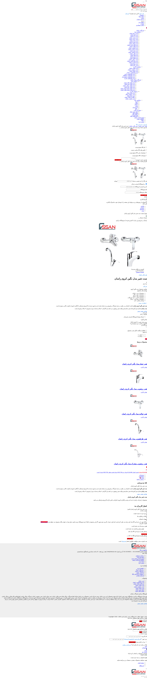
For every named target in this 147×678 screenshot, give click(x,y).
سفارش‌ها (141, 16)
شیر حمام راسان (139, 588)
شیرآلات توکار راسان (138, 584)
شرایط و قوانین (140, 575)
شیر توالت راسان (139, 585)
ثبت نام (127, 13)
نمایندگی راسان (140, 572)
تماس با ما (141, 563)
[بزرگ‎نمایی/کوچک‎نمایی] (146, 676)
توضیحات (141, 475)
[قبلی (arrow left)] (146, 677)
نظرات (142, 23)
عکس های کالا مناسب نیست (138, 150)
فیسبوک (142, 209)
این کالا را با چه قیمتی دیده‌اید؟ (139, 181)
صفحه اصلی (141, 663)
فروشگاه (141, 665)
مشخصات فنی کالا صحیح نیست (137, 153)
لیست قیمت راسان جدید (138, 558)
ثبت (146, 339)
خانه (146, 126)
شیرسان (124, 541)
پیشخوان (142, 15)
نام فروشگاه (144, 189)
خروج (142, 21)
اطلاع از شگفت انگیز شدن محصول (136, 330)
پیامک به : (139, 336)
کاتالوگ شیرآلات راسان (138, 560)
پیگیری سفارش (140, 25)
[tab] (72, 475)
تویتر (143, 210)
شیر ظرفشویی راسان (138, 582)
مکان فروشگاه (143, 192)
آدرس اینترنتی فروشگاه (141, 186)
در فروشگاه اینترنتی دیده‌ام (138, 184)
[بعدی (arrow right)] (144, 677)
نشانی (142, 18)
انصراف (144, 621)
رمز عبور (144, 639)
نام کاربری (144, 636)
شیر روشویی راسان (139, 586)
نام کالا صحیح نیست (140, 147)
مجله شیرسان (140, 557)
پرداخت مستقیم (140, 555)
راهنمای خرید (140, 568)
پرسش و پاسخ (140, 479)
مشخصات (141, 476)
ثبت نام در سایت (127, 645)
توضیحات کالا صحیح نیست (138, 155)
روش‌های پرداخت (139, 571)
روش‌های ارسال (140, 569)
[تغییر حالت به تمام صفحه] (144, 676)
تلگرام (142, 206)
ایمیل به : (140, 334)
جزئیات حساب (140, 19)
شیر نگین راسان (133, 126)
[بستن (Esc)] (141, 676)
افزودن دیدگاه (44, 522)
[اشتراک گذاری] (143, 676)
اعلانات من (141, 22)
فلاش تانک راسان (139, 591)
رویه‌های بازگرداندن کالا (138, 574)
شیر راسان (141, 126)
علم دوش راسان (139, 589)
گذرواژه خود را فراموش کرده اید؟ (132, 639)
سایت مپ (141, 561)
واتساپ (142, 208)
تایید (141, 621)
